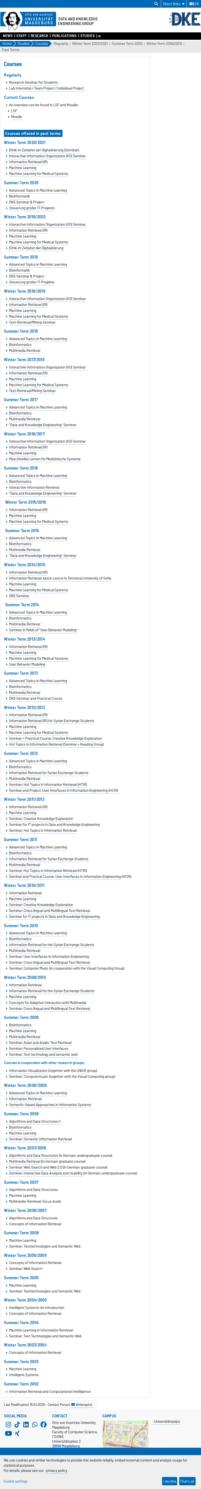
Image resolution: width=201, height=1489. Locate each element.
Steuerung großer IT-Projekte (31, 208)
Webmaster (84, 1405)
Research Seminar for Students (33, 82)
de (196, 4)
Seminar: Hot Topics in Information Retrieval (43, 830)
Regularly (61, 44)
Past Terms (10, 50)
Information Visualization (28, 1071)
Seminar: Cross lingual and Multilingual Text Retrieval (49, 911)
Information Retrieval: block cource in (60, 578)
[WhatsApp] (34, 1424)
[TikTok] (17, 1424)
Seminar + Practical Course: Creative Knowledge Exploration (55, 738)
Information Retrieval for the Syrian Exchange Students (51, 945)
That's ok (187, 1481)
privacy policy (56, 1470)
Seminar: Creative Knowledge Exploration (41, 819)
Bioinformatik (19, 196)
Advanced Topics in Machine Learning (38, 190)
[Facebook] (43, 1424)
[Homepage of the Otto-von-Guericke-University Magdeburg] (28, 21)
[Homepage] (184, 25)
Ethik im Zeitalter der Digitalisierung (36, 248)
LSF (14, 111)
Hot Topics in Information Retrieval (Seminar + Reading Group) (56, 744)
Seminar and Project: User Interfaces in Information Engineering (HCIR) (63, 790)
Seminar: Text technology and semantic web (43, 1054)
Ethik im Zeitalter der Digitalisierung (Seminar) (44, 150)
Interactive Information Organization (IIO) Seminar (47, 156)
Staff (21, 36)
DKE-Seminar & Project (26, 202)
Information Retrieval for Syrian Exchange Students (48, 773)
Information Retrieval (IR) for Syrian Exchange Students (51, 721)
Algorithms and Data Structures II (35, 1121)
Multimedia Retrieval (24, 351)
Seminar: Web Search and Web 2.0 (35, 1167)
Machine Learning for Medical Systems (38, 174)
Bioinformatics (20, 345)
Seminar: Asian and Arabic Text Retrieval (40, 1043)
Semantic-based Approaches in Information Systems (50, 1105)
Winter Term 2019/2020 (164, 44)
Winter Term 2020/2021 (90, 44)
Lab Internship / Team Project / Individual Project (46, 88)
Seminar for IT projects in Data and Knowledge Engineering (54, 917)
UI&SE (81, 1071)
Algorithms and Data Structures (33, 1156)
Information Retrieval (25, 893)
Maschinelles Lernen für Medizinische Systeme (45, 459)
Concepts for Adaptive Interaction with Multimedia (47, 1003)
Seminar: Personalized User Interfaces (38, 1049)
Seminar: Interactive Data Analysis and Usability (46, 1173)
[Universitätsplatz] (125, 1447)
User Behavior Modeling (27, 664)
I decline (169, 1481)
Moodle (16, 117)
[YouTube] (8, 1433)
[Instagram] (8, 1424)
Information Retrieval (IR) (28, 162)
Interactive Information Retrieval (34, 487)
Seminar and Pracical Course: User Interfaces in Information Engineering (65, 877)
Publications (64, 36)
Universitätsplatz (167, 1421)
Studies (87, 36)
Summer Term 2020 (127, 44)
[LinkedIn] (26, 1424)
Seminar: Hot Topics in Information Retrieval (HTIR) (48, 785)
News (8, 36)
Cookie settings (16, 1481)
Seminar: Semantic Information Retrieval (40, 1139)
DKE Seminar (19, 596)
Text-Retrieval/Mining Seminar (32, 322)
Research (39, 36)
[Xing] (17, 1433)
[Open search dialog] (156, 4)
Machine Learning (22, 168)
